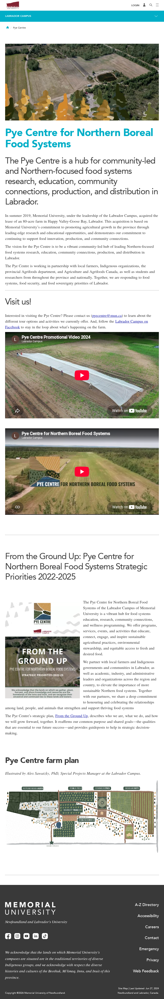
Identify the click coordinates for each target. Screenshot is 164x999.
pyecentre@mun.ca (107, 315)
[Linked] (36, 936)
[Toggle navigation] (157, 5)
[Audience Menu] (144, 5)
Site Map (123, 988)
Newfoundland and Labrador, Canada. (138, 993)
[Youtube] (26, 936)
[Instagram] (17, 936)
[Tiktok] (45, 936)
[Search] (151, 5)
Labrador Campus (18, 15)
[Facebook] (8, 936)
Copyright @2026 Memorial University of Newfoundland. (35, 993)
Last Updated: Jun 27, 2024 (144, 988)
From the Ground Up (71, 715)
